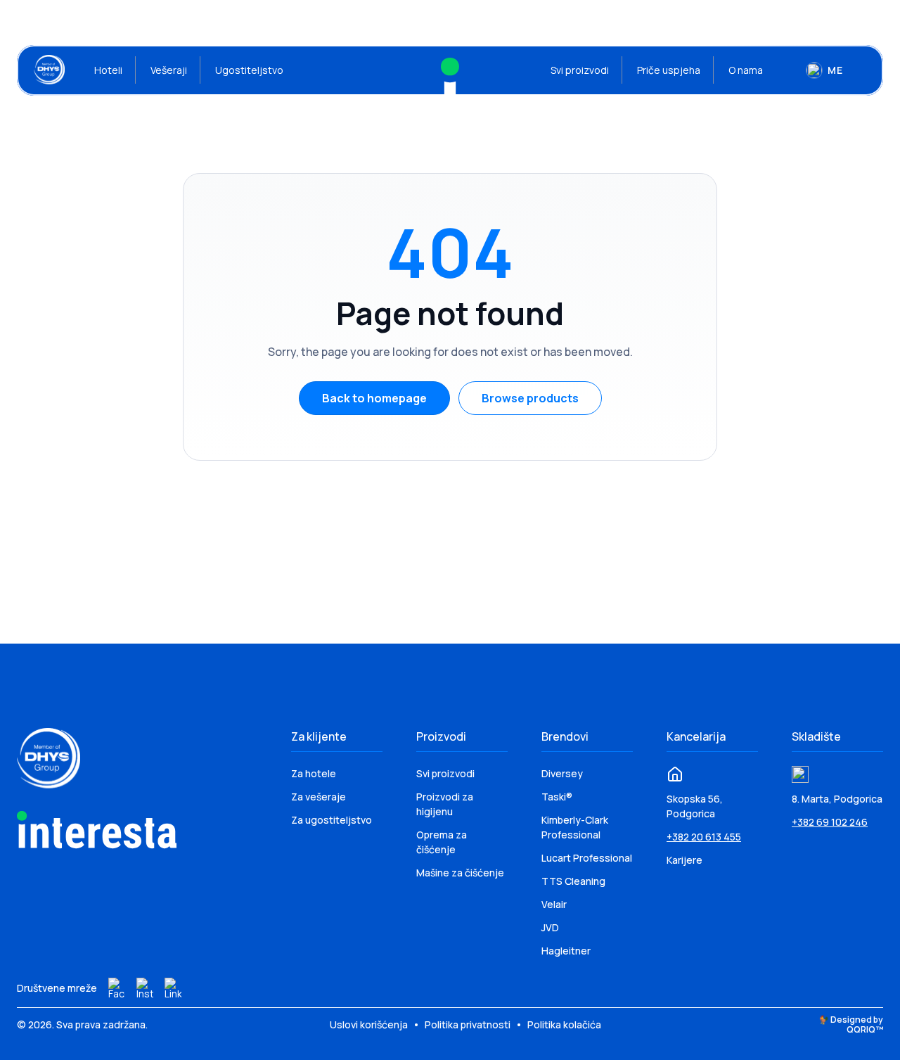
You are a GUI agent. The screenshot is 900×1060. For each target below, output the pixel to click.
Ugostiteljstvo (249, 70)
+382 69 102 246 (830, 822)
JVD (550, 927)
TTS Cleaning (573, 881)
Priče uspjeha (668, 70)
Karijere (684, 860)
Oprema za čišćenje (441, 842)
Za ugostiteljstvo (331, 819)
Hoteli (108, 70)
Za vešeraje (318, 796)
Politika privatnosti (469, 1024)
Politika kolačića (564, 1024)
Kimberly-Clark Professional (574, 827)
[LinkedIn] (173, 988)
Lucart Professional (586, 857)
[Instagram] (144, 988)
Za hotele (313, 773)
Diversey (562, 773)
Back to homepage (374, 398)
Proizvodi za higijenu (444, 804)
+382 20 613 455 (704, 836)
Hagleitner (566, 950)
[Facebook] (116, 988)
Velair (554, 904)
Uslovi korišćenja (370, 1024)
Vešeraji (168, 70)
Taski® (556, 796)
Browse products (530, 398)
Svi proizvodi (580, 70)
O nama (745, 70)
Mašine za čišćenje (460, 872)
